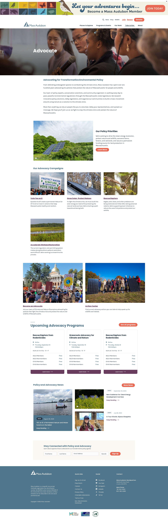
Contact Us (78, 489)
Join (124, 20)
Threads (101, 492)
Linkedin (101, 489)
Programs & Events (103, 25)
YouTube (101, 483)
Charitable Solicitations (82, 495)
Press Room (78, 483)
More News (128, 385)
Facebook (102, 480)
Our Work (118, 25)
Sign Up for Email (80, 480)
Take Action (129, 25)
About (140, 25)
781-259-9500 (120, 489)
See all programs (128, 325)
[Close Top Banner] (166, 1)
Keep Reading (41, 428)
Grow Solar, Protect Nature (79, 198)
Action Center (91, 306)
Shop (111, 20)
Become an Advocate (32, 306)
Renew (130, 20)
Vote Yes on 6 (36, 198)
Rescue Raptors (111, 198)
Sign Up (115, 454)
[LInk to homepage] (35, 24)
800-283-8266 (121, 491)
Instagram (102, 486)
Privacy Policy (79, 492)
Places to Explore (86, 25)
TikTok (101, 495)
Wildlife (117, 20)
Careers (77, 486)
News (107, 20)
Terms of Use (79, 498)
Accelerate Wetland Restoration (45, 245)
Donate (139, 19)
